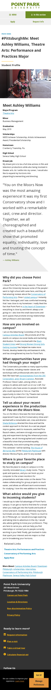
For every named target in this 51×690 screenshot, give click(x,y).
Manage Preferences (39, 683)
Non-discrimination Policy (19, 608)
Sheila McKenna (10, 423)
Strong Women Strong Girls (32, 344)
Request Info (38, 21)
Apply (12, 21)
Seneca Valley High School (24, 575)
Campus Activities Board (13, 335)
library (23, 470)
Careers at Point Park (17, 595)
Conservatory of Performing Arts (17, 572)
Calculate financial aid (17, 654)
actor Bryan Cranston (24, 378)
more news (6, 34)
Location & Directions (17, 602)
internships (31, 569)
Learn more (19, 681)
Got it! (39, 675)
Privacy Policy (13, 615)
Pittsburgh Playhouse (31, 450)
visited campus (30, 297)
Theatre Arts (8, 113)
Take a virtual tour (16, 648)
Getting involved (10, 347)
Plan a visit (12, 641)
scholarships (19, 569)
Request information (17, 635)
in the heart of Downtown (33, 306)
